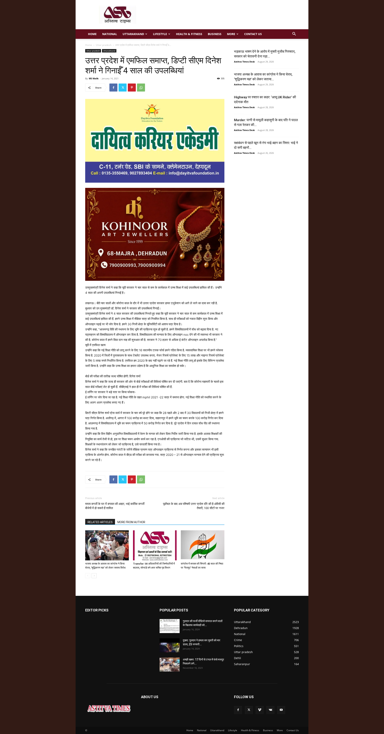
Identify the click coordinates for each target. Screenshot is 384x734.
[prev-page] (87, 575)
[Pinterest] (132, 88)
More (231, 34)
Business (214, 34)
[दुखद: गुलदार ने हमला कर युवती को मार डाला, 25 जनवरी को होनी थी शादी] (170, 645)
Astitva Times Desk (244, 61)
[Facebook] (113, 88)
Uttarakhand (133, 34)
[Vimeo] (260, 710)
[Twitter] (123, 88)
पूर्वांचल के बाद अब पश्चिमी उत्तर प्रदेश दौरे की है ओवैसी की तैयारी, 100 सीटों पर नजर (193, 506)
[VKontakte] (270, 710)
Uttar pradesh (103, 45)
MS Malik (94, 78)
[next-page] (94, 575)
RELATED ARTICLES (100, 522)
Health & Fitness (189, 34)
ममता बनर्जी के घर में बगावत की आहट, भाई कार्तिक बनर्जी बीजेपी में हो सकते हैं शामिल (114, 506)
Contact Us (253, 34)
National (109, 34)
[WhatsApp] (141, 88)
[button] (294, 34)
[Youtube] (281, 710)
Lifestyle (160, 34)
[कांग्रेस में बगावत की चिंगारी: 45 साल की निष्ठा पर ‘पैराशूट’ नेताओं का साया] (202, 545)
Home (92, 34)
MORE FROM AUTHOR (131, 522)
